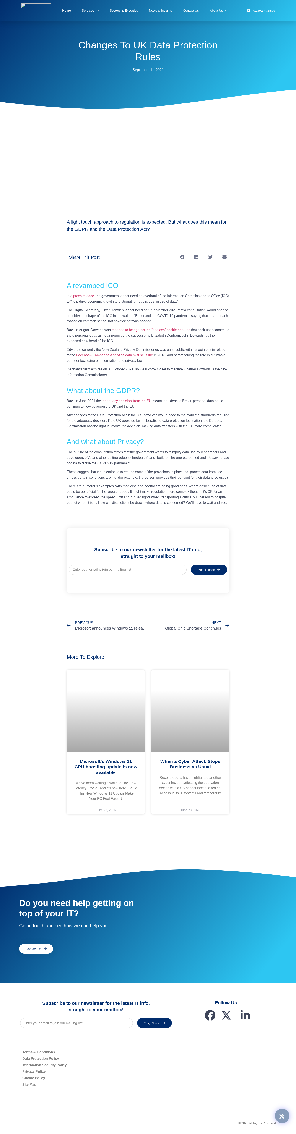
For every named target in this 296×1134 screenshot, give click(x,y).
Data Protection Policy (40, 1058)
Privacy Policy (34, 1071)
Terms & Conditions (38, 1052)
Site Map (29, 1084)
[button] (182, 257)
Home (66, 10)
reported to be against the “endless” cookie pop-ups (151, 330)
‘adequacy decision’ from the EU (126, 401)
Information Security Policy (44, 1065)
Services (88, 10)
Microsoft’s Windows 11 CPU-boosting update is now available (106, 767)
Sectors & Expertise (124, 10)
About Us (216, 10)
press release (83, 296)
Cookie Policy (33, 1078)
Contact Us (191, 10)
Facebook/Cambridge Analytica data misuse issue (114, 355)
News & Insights (160, 10)
